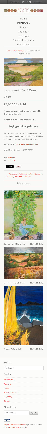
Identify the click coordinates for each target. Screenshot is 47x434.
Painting (11, 160)
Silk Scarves (23, 44)
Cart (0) (27, 2)
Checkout (38, 2)
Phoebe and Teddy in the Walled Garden (25, 174)
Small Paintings (18, 51)
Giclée (23, 27)
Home (23, 18)
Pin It (18, 166)
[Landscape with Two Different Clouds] (23, 85)
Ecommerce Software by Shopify (15, 427)
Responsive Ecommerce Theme (15, 424)
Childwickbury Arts (23, 40)
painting (11, 157)
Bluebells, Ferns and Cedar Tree (18, 177)
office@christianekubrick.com (26, 144)
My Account (14, 2)
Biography (23, 36)
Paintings (23, 22)
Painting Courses (10, 392)
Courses (23, 31)
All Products (8, 380)
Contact (7, 401)
